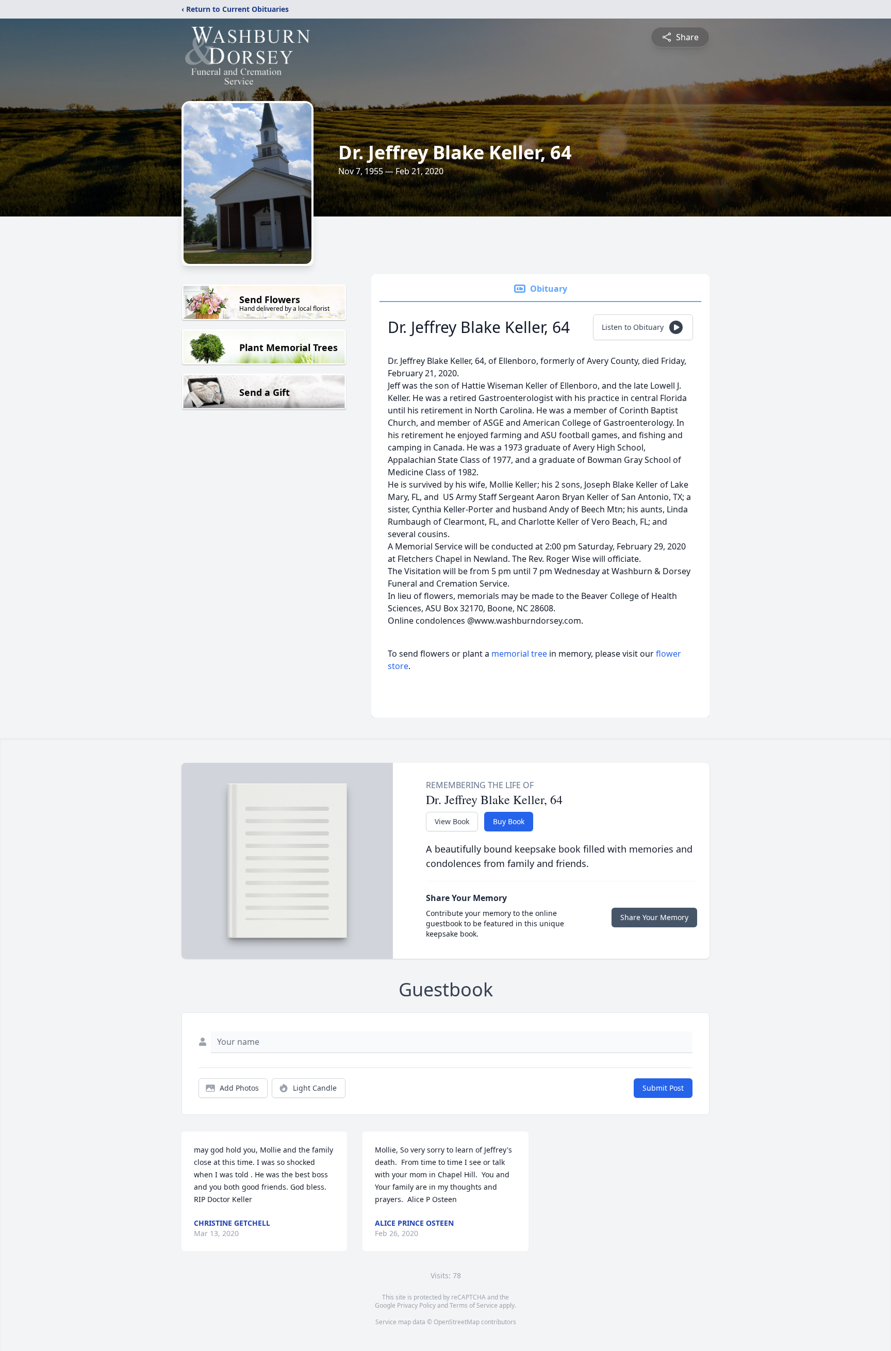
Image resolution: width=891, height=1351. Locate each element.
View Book (452, 821)
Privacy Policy (416, 1305)
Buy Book (508, 821)
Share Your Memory (654, 917)
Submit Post (663, 1088)
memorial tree (519, 653)
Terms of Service (474, 1305)
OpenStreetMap (457, 1321)
